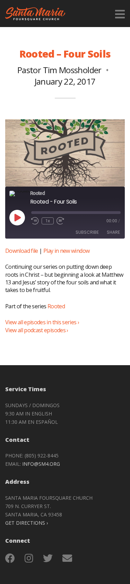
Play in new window (66, 251)
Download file (21, 251)
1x (47, 220)
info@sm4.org (41, 464)
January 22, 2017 (65, 81)
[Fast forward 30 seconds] (60, 221)
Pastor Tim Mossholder (59, 70)
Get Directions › (26, 522)
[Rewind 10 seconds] (35, 221)
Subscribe (87, 232)
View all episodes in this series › (42, 322)
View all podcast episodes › (36, 330)
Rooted (56, 306)
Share (113, 232)
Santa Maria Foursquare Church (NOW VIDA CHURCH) (35, 13)
